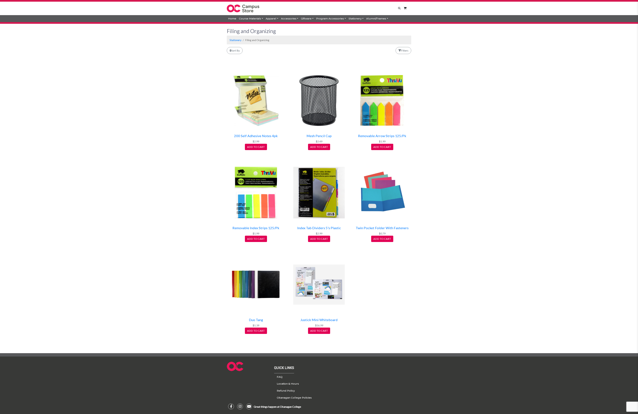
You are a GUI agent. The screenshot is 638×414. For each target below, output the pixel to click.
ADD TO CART (256, 146)
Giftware (306, 18)
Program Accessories (330, 18)
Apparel (271, 18)
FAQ (279, 376)
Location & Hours (288, 383)
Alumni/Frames (376, 18)
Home (232, 18)
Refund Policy (286, 390)
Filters (404, 50)
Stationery (355, 18)
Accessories (288, 18)
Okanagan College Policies (294, 397)
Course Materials (250, 18)
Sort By (235, 50)
